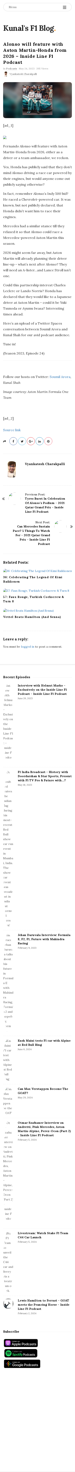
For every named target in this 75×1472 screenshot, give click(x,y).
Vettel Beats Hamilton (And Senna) (32, 617)
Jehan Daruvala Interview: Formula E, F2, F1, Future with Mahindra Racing (44, 939)
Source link (12, 430)
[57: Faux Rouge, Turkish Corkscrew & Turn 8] (37, 590)
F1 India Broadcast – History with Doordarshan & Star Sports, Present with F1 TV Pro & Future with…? (45, 776)
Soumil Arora (60, 377)
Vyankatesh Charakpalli (23, 73)
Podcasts (11, 68)
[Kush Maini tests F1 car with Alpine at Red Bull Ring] (8, 1060)
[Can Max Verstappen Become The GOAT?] (8, 1101)
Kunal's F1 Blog (28, 28)
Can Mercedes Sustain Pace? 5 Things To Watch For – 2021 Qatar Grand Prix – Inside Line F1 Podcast (31, 535)
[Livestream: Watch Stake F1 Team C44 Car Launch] (8, 1262)
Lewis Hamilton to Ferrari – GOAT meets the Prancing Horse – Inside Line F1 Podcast (43, 1305)
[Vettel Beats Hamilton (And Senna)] (37, 610)
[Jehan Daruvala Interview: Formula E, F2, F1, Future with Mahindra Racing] (8, 983)
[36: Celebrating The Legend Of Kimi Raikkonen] (37, 570)
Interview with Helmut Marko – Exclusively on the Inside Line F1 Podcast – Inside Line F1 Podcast (42, 690)
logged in (27, 646)
